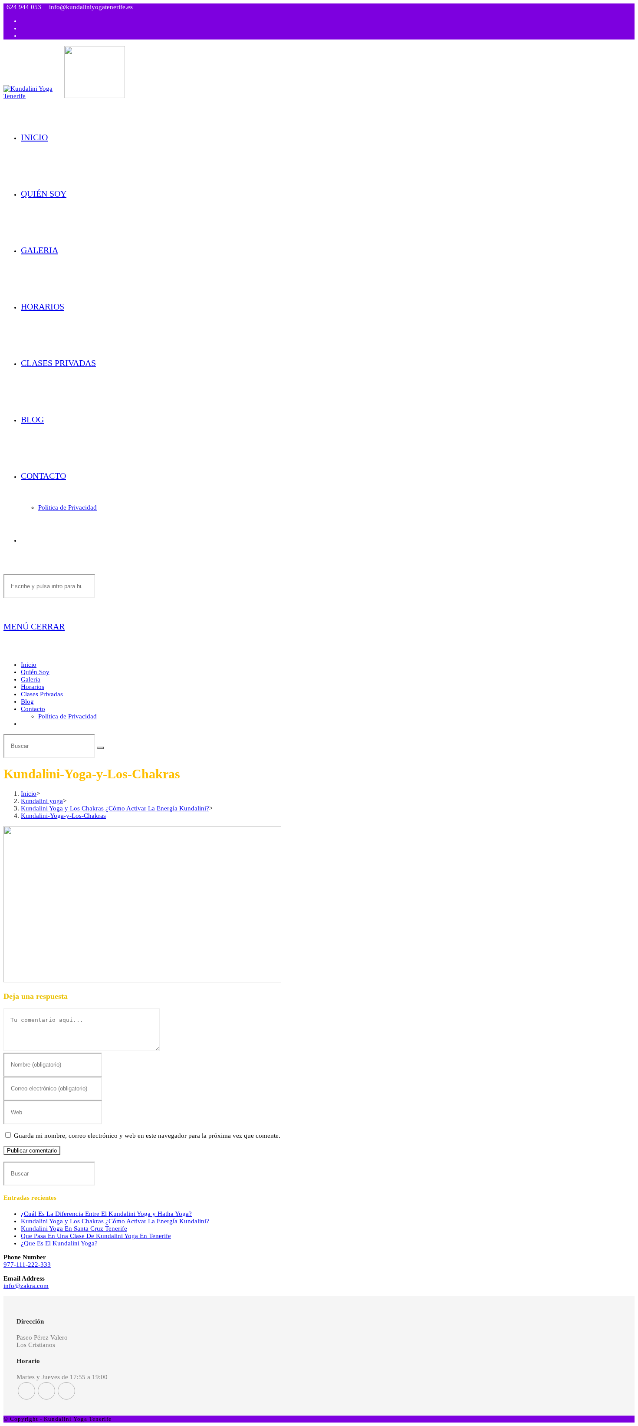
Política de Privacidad (67, 716)
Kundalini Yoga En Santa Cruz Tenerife (74, 1228)
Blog (27, 701)
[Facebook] (26, 1391)
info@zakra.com (26, 1285)
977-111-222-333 (27, 1264)
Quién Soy (35, 672)
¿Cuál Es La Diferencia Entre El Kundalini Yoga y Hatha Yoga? (106, 1213)
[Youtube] (66, 1391)
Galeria (30, 679)
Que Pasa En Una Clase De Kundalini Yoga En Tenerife (96, 1235)
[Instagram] (46, 1391)
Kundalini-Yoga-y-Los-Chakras (63, 815)
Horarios (32, 686)
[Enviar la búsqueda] (100, 748)
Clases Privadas (42, 694)
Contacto (33, 708)
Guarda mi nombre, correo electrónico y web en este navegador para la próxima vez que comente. (147, 1135)
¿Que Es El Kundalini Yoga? (59, 1243)
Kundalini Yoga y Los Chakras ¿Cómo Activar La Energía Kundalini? (115, 1221)
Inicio (28, 664)
